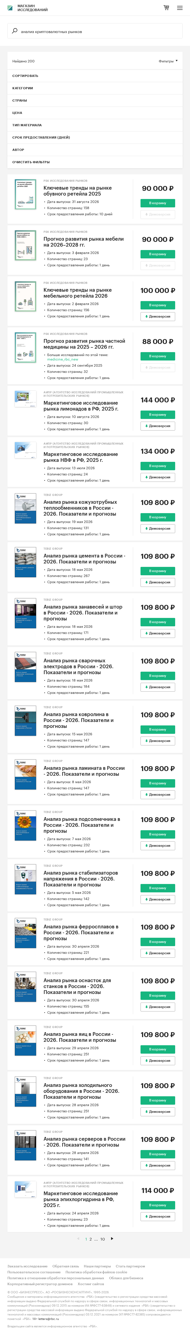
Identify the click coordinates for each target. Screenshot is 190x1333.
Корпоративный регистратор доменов (40, 1284)
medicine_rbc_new (62, 358)
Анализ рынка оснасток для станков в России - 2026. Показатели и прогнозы (77, 986)
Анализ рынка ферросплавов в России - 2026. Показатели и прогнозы (81, 932)
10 (102, 1239)
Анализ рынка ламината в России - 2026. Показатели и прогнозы (84, 771)
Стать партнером (130, 1266)
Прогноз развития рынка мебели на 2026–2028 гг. (84, 242)
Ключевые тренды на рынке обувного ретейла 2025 (78, 191)
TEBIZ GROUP (53, 495)
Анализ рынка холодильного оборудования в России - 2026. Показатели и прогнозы (81, 1091)
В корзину (157, 203)
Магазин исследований (33, 8)
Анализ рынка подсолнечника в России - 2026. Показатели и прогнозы (82, 825)
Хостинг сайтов (91, 1284)
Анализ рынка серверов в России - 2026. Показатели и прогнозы (84, 1142)
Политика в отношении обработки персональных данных (55, 1278)
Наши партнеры (97, 1266)
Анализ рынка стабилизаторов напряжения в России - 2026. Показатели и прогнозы (81, 879)
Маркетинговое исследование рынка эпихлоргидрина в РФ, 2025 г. (81, 1199)
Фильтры (166, 61)
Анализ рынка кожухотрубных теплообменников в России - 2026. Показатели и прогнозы (80, 508)
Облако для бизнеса (126, 1278)
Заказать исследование (27, 1266)
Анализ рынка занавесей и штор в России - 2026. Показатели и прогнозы (83, 613)
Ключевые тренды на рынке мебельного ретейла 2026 (78, 293)
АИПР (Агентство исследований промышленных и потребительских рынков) (84, 394)
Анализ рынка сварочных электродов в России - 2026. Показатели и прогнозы (79, 666)
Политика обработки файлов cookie (96, 1272)
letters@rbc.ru (48, 1318)
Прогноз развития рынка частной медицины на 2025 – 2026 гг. (84, 344)
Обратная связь (65, 1266)
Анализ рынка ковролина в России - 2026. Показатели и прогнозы (79, 720)
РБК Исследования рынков (66, 181)
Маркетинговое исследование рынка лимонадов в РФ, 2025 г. (81, 406)
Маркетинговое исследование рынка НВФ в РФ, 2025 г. (81, 457)
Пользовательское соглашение (34, 1272)
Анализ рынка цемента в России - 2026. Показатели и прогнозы (84, 559)
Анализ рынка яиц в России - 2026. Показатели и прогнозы (80, 1037)
